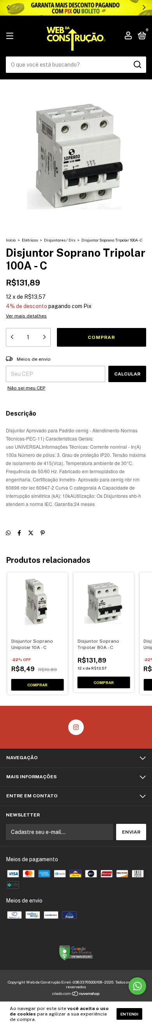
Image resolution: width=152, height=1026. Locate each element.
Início (11, 240)
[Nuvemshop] (76, 994)
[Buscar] (137, 65)
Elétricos (30, 240)
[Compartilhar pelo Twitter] (31, 533)
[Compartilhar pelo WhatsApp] (8, 533)
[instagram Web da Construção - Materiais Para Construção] (76, 727)
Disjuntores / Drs (59, 240)
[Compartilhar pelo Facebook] (19, 533)
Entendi (129, 1014)
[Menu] (11, 36)
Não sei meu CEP (26, 388)
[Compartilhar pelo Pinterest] (43, 533)
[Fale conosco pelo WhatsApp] (137, 986)
